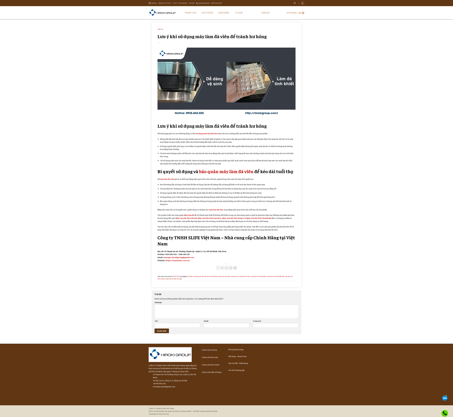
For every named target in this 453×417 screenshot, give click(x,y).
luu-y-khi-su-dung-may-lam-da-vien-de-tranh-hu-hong (204, 276)
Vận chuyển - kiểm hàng (238, 363)
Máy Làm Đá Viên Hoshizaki (258, 218)
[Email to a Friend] (227, 268)
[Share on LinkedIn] (235, 268)
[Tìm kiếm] (294, 3)
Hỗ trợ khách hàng (235, 349)
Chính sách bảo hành (210, 364)
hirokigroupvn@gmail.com (164, 386)
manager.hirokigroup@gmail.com (178, 257)
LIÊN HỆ (265, 12)
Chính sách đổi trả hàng (211, 372)
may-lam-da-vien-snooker (173, 279)
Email (206, 321)
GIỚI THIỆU (207, 12)
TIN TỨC (160, 29)
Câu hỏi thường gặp (236, 370)
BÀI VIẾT (252, 12)
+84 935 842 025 (159, 383)
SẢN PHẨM (223, 12)
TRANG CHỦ (191, 12)
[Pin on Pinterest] (231, 268)
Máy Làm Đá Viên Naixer (233, 218)
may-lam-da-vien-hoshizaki (275, 276)
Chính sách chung (209, 350)
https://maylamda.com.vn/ (178, 260)
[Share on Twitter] (222, 268)
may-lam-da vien (244, 276)
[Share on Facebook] (218, 268)
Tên (157, 321)
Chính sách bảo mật (210, 357)
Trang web (257, 321)
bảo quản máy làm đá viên (226, 171)
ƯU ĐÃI (239, 12)
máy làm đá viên (216, 209)
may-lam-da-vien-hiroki (258, 276)
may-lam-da (234, 276)
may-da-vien (226, 276)
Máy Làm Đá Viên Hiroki (186, 218)
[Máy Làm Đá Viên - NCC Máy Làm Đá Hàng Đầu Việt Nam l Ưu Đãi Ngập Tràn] (163, 12)
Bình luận (159, 302)
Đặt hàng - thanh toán (237, 356)
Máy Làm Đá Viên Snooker (209, 218)
